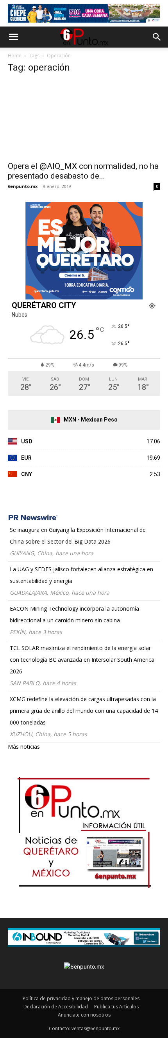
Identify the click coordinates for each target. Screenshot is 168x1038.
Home (14, 55)
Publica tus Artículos (116, 1006)
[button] (13, 37)
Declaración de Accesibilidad (55, 1006)
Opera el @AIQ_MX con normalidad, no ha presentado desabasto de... (83, 171)
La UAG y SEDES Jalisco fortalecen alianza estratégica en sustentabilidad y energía (81, 575)
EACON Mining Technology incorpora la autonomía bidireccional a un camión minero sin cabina (74, 614)
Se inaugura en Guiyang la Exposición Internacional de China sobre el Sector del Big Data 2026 (78, 535)
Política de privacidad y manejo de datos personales (81, 998)
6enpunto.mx (23, 186)
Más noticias (24, 746)
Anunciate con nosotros (84, 1014)
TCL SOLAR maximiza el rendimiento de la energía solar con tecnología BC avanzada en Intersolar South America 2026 (82, 659)
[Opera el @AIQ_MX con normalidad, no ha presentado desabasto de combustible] (84, 118)
